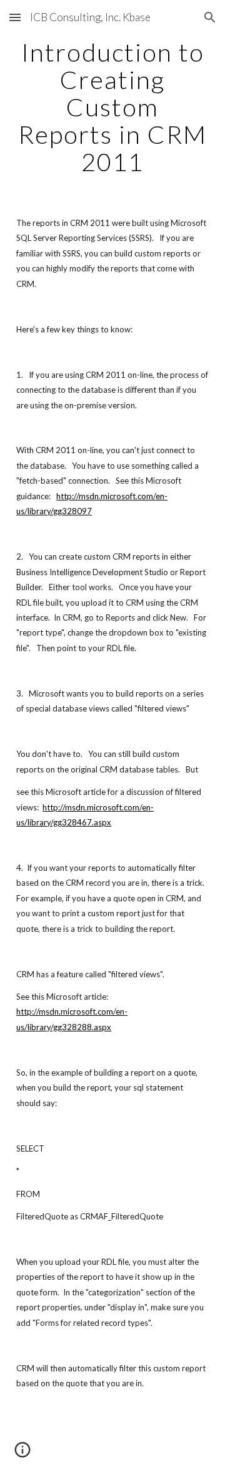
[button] (15, 17)
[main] (112, 107)
